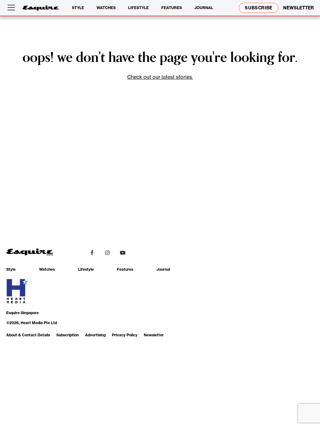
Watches (106, 7)
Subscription (67, 335)
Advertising (95, 335)
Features (171, 7)
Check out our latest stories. (160, 77)
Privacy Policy (125, 335)
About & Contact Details (28, 335)
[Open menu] (12, 8)
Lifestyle (138, 7)
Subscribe (258, 8)
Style (78, 7)
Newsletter (154, 335)
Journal (203, 7)
